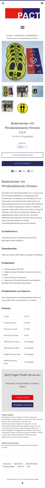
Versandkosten (28, 136)
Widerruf (21, 466)
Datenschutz (18, 464)
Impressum (7, 464)
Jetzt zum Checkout (22, 164)
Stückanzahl (22, 143)
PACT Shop (23, 479)
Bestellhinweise (32, 464)
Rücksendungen (9, 466)
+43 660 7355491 (22, 397)
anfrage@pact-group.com (22, 405)
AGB (28, 466)
